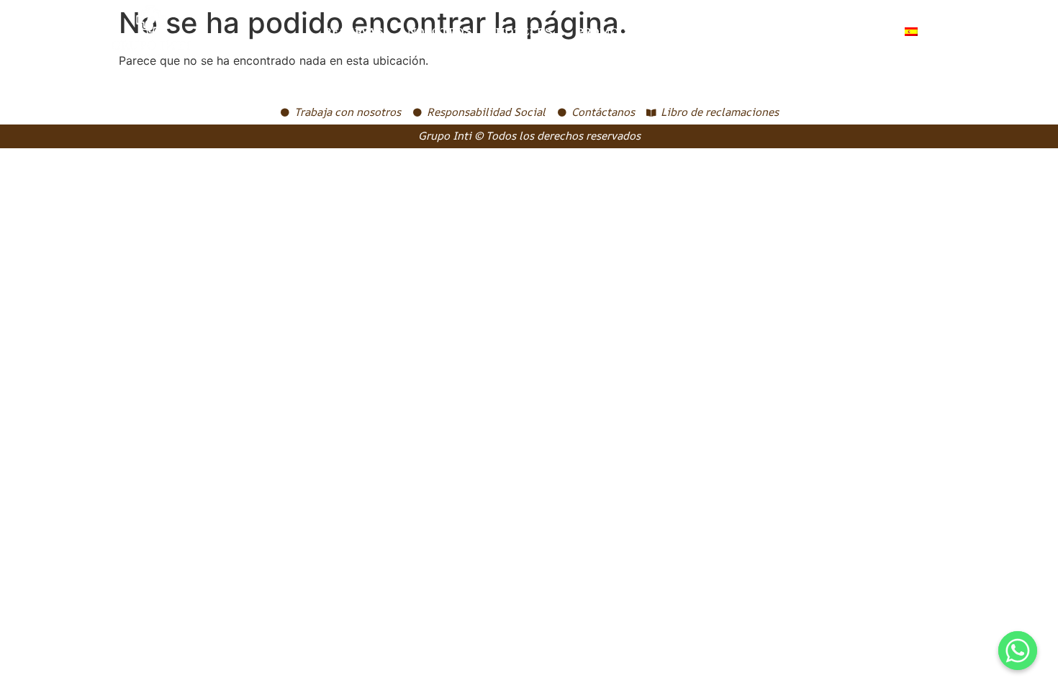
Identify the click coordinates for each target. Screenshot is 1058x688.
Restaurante (729, 31)
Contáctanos (838, 31)
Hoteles (524, 31)
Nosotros (439, 31)
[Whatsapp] (1017, 650)
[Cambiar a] (919, 32)
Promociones (619, 31)
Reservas (353, 31)
